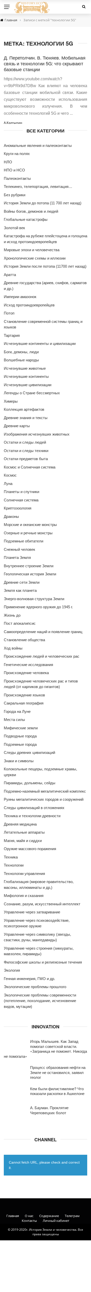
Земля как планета (20, 590)
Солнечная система (21, 500)
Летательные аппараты (24, 832)
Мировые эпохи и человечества (31, 250)
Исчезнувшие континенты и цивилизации (40, 343)
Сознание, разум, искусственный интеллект (42, 904)
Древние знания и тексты (26, 418)
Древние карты (17, 426)
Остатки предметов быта (26, 459)
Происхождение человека (26, 673)
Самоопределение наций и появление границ (43, 632)
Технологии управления (24, 873)
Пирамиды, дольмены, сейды (29, 783)
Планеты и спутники (21, 492)
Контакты (29, 1220)
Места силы (14, 719)
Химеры (11, 401)
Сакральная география (23, 703)
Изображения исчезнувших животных (37, 434)
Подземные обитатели (23, 541)
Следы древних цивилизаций (29, 752)
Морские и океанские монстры (30, 524)
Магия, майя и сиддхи (23, 840)
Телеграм (72, 1215)
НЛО (8, 162)
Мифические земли (21, 728)
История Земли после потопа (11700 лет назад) (45, 266)
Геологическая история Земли (30, 574)
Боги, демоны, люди (21, 352)
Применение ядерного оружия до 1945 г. (38, 607)
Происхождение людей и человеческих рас (41, 656)
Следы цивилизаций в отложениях (34, 808)
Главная (12, 1215)
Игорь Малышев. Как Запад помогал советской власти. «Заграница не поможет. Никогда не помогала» (45, 1049)
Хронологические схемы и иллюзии (34, 258)
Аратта (10, 274)
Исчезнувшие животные (25, 368)
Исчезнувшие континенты (26, 376)
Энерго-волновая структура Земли (34, 599)
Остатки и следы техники (26, 450)
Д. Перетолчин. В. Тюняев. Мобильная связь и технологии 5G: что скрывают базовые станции (44, 63)
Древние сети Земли (21, 582)
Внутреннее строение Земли (28, 566)
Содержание (49, 1215)
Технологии (14, 865)
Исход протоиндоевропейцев (29, 305)
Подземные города (20, 744)
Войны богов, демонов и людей (31, 211)
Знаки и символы (19, 761)
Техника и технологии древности (32, 816)
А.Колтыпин (13, 123)
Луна (8, 483)
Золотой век (14, 228)
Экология (12, 970)
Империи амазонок (20, 297)
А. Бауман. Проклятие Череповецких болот (49, 1110)
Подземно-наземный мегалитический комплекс (45, 791)
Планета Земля (17, 557)
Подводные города (20, 736)
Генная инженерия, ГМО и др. (29, 978)
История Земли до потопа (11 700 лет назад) (42, 203)
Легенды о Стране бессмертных (32, 393)
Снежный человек (19, 549)
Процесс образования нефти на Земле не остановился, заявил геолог (57, 1072)
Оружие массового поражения (30, 849)
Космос (10, 475)
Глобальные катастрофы (26, 219)
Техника (11, 857)
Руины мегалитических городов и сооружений (43, 799)
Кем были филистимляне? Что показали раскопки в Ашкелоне (57, 1091)
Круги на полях (17, 153)
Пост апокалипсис (20, 623)
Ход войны (13, 648)
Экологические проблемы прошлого (35, 987)
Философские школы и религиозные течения (43, 962)
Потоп (9, 313)
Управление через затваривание (32, 912)
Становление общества (24, 640)
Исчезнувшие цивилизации (27, 385)
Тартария (12, 335)
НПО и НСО (14, 170)
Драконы (11, 516)
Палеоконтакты (17, 178)
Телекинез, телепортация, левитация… (38, 186)
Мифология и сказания (23, 895)
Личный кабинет (56, 1220)
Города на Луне (17, 711)
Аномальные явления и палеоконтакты (38, 145)
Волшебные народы (21, 360)
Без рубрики (14, 195)
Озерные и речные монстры (28, 533)
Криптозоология (17, 508)
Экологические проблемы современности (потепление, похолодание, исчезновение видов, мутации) (40, 1001)
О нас (29, 1215)
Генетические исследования (28, 664)
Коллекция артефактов (24, 409)
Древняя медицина (20, 824)
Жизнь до (12, 615)
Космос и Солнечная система (29, 467)
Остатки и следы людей (25, 442)
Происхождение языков (24, 695)
